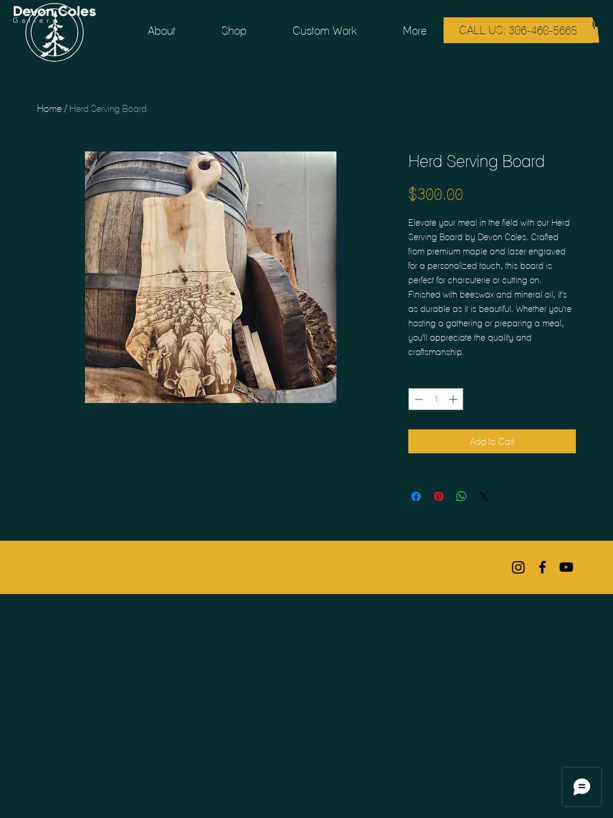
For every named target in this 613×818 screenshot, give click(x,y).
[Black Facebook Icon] (542, 567)
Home (49, 108)
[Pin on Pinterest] (439, 496)
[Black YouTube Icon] (566, 567)
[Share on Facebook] (416, 496)
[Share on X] (484, 496)
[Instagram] (518, 567)
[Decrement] (417, 399)
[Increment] (454, 399)
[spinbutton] (436, 399)
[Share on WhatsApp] (461, 496)
